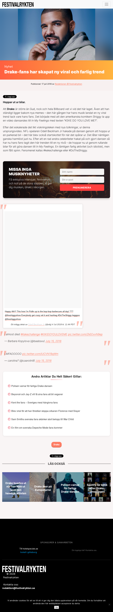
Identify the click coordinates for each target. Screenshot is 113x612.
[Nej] (109, 604)
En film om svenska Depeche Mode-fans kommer (36, 427)
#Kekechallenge (30, 334)
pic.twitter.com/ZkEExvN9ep (85, 334)
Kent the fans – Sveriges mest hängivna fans (34, 402)
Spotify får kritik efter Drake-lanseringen (97, 488)
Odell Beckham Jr (36, 324)
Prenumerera (82, 187)
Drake (56, 444)
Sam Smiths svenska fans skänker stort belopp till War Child (42, 419)
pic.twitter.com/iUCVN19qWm (40, 353)
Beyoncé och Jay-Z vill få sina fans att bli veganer (37, 394)
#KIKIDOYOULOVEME (54, 334)
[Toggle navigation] (106, 4)
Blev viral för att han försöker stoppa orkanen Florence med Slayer (45, 411)
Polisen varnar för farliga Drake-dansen (31, 386)
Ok (56, 607)
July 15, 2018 (53, 341)
